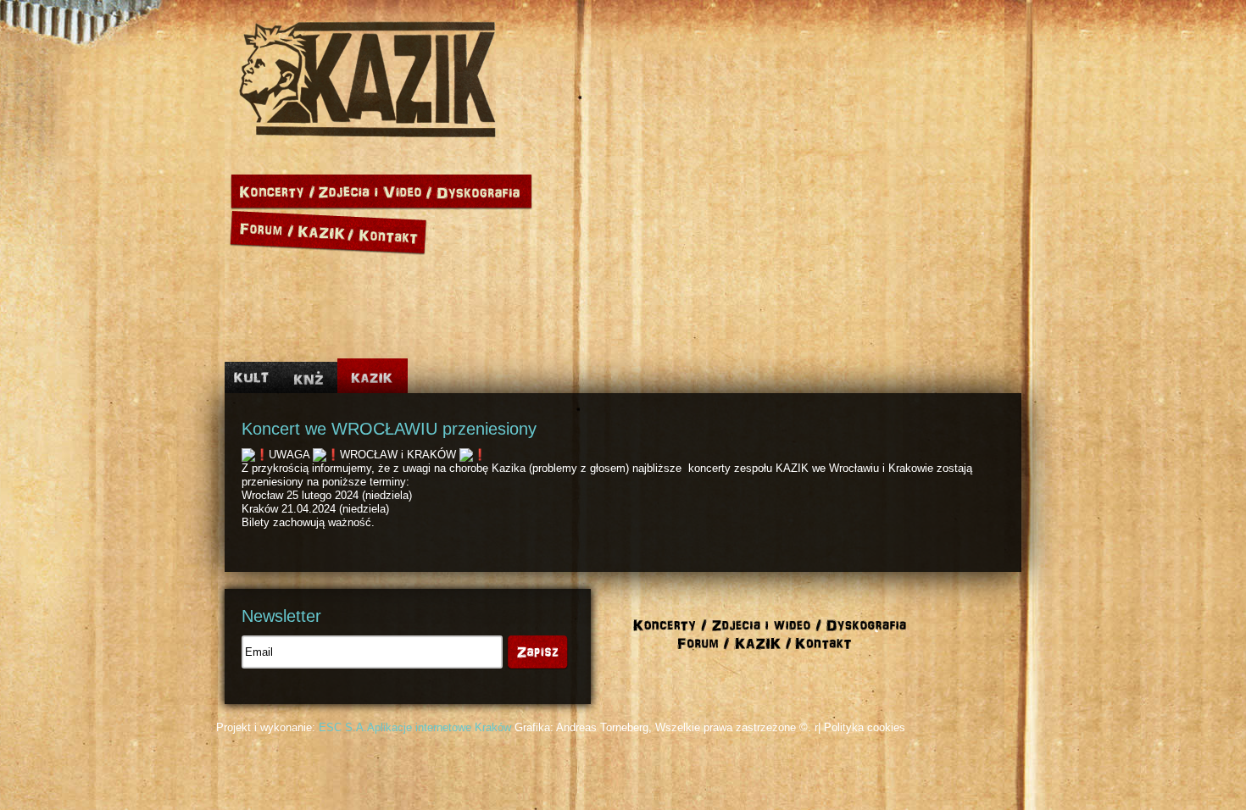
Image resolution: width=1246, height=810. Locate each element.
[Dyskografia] (482, 191)
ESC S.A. (343, 727)
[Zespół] (326, 229)
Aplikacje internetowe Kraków (439, 727)
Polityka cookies (864, 727)
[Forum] (262, 229)
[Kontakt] (391, 229)
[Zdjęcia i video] (375, 191)
